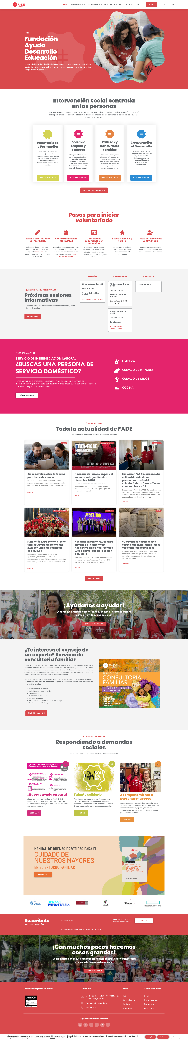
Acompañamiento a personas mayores (136, 797)
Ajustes (175, 1037)
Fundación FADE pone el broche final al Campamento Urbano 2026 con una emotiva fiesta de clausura (46, 546)
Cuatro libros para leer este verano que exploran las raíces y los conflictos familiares (141, 544)
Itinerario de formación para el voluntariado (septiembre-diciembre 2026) (94, 477)
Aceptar (150, 1037)
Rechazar (163, 1037)
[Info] (108, 1025)
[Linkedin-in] (97, 1025)
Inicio (65, 4)
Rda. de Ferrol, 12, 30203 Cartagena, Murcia (118, 302)
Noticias (129, 4)
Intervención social (113, 4)
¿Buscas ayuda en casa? (47, 794)
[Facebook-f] (91, 1025)
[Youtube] (102, 1025)
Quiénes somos (76, 4)
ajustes (52, 1038)
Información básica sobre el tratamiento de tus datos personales (82, 929)
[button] (173, 4)
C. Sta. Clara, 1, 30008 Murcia (92, 299)
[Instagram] (85, 1025)
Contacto (140, 4)
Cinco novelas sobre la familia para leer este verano (46, 475)
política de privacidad (122, 922)
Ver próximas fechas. (67, 255)
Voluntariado (94, 4)
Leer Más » (30, 493)
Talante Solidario (88, 794)
